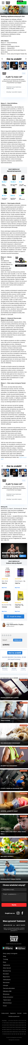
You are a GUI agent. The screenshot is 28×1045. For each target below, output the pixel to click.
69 (8, 1029)
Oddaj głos (17, 640)
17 (2, 1022)
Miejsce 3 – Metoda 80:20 (7, 48)
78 (22, 1029)
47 (23, 1025)
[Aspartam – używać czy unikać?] (14, 803)
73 (14, 1029)
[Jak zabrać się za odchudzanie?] (14, 757)
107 (22, 1034)
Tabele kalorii (7, 1000)
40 (13, 1025)
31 (23, 1022)
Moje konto (6, 977)
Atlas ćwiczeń (7, 968)
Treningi (5, 959)
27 (17, 1022)
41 (14, 1025)
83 (5, 1031)
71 (11, 1029)
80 (25, 1029)
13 (21, 1020)
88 (13, 1031)
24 (13, 1022)
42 (16, 1025)
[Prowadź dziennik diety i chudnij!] (14, 689)
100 (8, 1034)
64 (25, 1027)
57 (14, 1027)
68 (7, 1029)
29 (20, 1022)
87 (11, 1031)
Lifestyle (5, 985)
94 (22, 1031)
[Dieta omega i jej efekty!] (14, 848)
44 (19, 1025)
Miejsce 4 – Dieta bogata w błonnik (10, 46)
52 (7, 1027)
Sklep (4, 956)
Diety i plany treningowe (10, 953)
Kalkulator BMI (7, 991)
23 (11, 1022)
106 (20, 1034)
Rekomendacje (7, 1003)
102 (12, 1034)
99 (6, 1034)
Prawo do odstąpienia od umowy (14, 1037)
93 (20, 1031)
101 (10, 1034)
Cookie (25, 1013)
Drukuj (6, 645)
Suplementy (6, 965)
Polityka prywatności (14, 1016)
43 (17, 1025)
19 (5, 1022)
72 (13, 1029)
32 (25, 1022)
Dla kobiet (6, 974)
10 (16, 1020)
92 (19, 1031)
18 (4, 1022)
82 (4, 1031)
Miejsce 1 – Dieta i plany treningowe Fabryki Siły (14, 53)
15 (24, 1020)
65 (2, 1029)
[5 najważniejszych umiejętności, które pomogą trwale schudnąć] (14, 712)
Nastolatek (6, 982)
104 (16, 1034)
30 (22, 1022)
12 (19, 1020)
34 (4, 1025)
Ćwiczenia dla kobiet (9, 988)
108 (25, 1034)
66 (4, 1029)
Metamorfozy (7, 971)
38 (10, 1025)
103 (14, 1034)
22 (10, 1022)
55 (11, 1027)
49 (2, 1027)
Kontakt (19, 1013)
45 (20, 1025)
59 (17, 1027)
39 (11, 1025)
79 (23, 1029)
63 (23, 1027)
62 (22, 1027)
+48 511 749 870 (20, 925)
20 (7, 1022)
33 (2, 1025)
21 (8, 1022)
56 (13, 1027)
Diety (4, 962)
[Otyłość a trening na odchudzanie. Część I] (14, 780)
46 (22, 1025)
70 (10, 1029)
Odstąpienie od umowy (14, 1039)
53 (8, 1027)
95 (23, 1031)
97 (3, 1034)
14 (22, 1020)
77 (20, 1029)
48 (25, 1025)
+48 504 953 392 (7, 925)
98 (4, 1034)
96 (25, 1031)
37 (8, 1025)
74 (16, 1029)
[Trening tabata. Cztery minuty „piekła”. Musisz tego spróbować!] (14, 825)
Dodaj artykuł (5, 1013)
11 (18, 1020)
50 (4, 1027)
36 (7, 1025)
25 (14, 1022)
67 (5, 1029)
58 (16, 1027)
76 (19, 1029)
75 (17, 1029)
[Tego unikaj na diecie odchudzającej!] (14, 735)
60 (19, 1027)
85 (8, 1031)
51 (5, 1027)
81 (2, 1031)
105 (18, 1034)
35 (5, 1025)
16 (25, 1020)
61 (20, 1027)
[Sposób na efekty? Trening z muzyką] (14, 871)
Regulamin (13, 1013)
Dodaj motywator (8, 997)
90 (16, 1031)
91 (17, 1031)
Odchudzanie (7, 979)
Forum (5, 1006)
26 (16, 1022)
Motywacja (6, 994)
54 (10, 1027)
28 (19, 1022)
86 (10, 1031)
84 (7, 1031)
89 (14, 1031)
